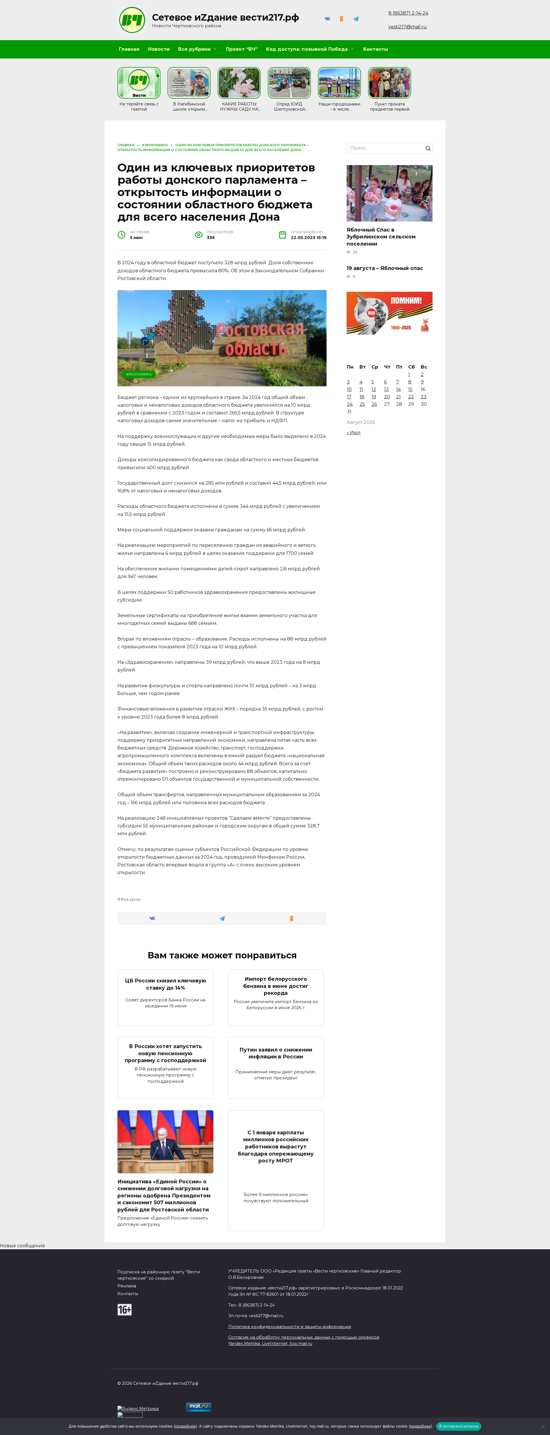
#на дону (131, 899)
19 (374, 397)
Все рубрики (194, 49)
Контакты (375, 49)
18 (362, 397)
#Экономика (139, 374)
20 (387, 397)
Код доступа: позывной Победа (307, 49)
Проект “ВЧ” (242, 49)
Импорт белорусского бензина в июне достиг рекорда (275, 986)
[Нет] (543, 1426)
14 (398, 389)
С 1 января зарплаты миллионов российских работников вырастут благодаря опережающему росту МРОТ (276, 1146)
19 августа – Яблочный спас (385, 268)
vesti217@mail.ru (407, 27)
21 (398, 397)
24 (350, 404)
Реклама (126, 1286)
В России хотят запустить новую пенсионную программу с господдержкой (165, 1053)
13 (386, 389)
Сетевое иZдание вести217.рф (225, 17)
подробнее (185, 1426)
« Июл (354, 432)
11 (361, 389)
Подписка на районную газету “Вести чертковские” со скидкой (158, 1275)
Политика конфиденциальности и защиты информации (289, 1326)
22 (411, 397)
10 (349, 389)
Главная (129, 49)
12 (374, 389)
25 (362, 404)
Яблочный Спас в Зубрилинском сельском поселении (381, 236)
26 (374, 404)
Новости (159, 49)
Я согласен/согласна (459, 1426)
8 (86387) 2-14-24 (408, 13)
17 (349, 397)
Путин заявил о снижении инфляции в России (275, 1053)
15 (410, 389)
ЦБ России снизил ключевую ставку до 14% (165, 984)
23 (424, 397)
